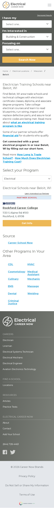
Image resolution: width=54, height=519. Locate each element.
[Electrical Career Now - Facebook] (5, 452)
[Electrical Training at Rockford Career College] (11, 203)
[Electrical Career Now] (14, 5)
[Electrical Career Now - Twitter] (12, 452)
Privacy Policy (27, 476)
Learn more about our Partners (37, 193)
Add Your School (11, 434)
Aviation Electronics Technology (19, 369)
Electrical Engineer (12, 363)
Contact (7, 428)
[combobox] (27, 24)
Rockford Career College (20, 208)
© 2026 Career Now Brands (27, 467)
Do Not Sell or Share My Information (27, 485)
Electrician (8, 340)
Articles (6, 401)
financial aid (10, 135)
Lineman (7, 346)
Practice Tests (10, 407)
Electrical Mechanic (13, 357)
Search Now (27, 59)
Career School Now (20, 242)
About (6, 422)
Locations (8, 385)
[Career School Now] (27, 504)
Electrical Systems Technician (18, 351)
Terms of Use (27, 495)
